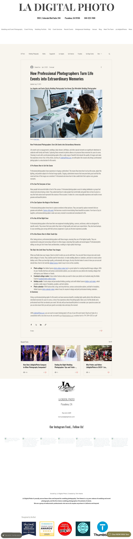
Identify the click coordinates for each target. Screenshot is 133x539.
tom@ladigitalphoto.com (66, 417)
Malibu (44, 54)
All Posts (23, 54)
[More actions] (101, 67)
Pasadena (80, 54)
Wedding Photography (34, 54)
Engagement (52, 54)
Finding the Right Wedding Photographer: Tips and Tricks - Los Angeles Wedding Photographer (65, 365)
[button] (109, 54)
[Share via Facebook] (31, 325)
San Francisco (71, 54)
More (99, 54)
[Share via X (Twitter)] (36, 325)
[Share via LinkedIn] (41, 325)
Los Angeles (61, 54)
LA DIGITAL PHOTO (66, 399)
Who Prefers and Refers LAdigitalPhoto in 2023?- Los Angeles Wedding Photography (96, 365)
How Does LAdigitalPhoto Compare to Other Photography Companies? (34, 365)
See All (110, 342)
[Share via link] (45, 325)
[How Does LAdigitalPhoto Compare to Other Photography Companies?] (35, 353)
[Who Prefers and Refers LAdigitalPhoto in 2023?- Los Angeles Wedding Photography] (98, 353)
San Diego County (90, 54)
